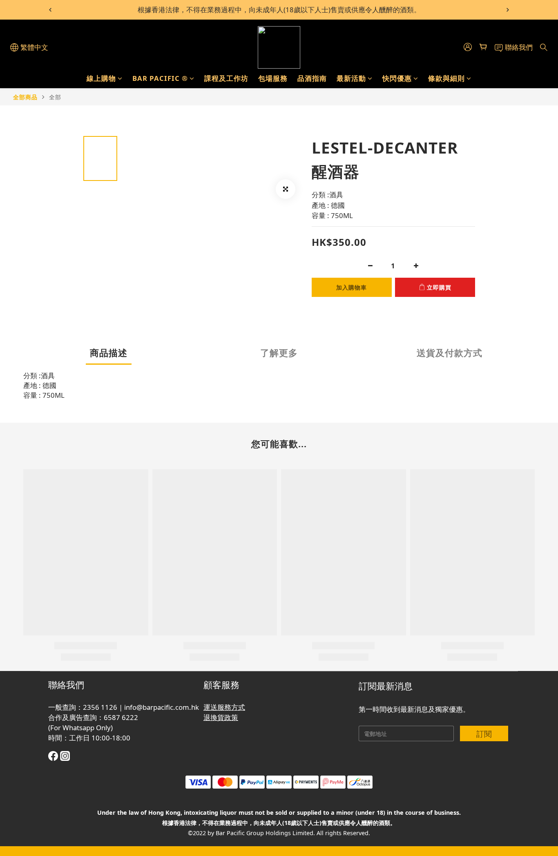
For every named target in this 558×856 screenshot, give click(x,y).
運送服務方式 (224, 707)
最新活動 (351, 78)
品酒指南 (312, 78)
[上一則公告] (50, 9)
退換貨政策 (220, 717)
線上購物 (101, 78)
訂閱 (484, 733)
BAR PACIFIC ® (160, 78)
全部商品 (25, 97)
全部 (55, 97)
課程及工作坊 (226, 78)
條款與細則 (446, 78)
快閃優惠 (397, 78)
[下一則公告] (507, 9)
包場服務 (273, 78)
